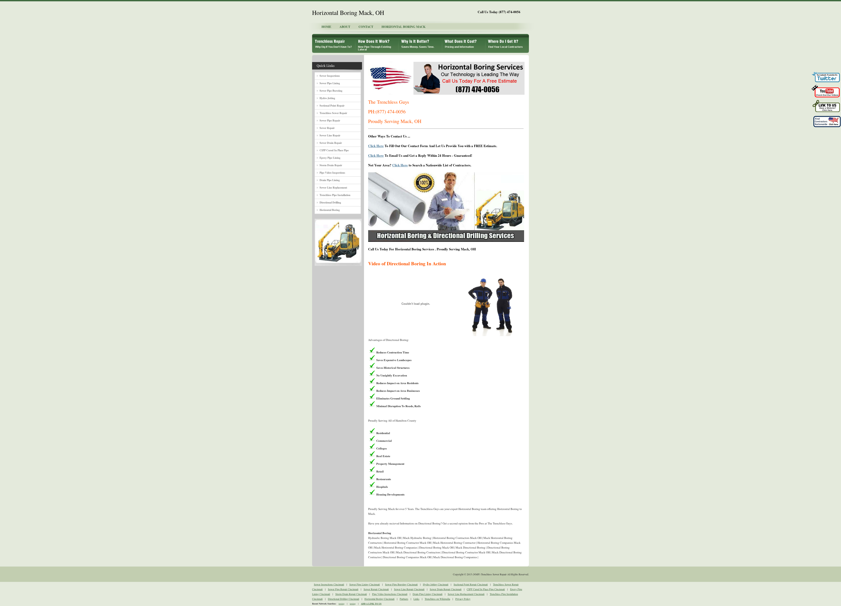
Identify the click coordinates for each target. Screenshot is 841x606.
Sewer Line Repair (330, 135)
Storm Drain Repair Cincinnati (351, 594)
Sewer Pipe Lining (330, 83)
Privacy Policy (462, 599)
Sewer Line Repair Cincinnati (409, 589)
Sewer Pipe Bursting (331, 91)
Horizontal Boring (330, 210)
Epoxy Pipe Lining (330, 158)
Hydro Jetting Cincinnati (435, 584)
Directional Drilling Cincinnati (343, 599)
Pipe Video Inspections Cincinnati (389, 594)
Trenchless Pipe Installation (335, 195)
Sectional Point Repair (332, 105)
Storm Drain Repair (331, 165)
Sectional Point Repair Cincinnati (471, 584)
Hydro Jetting (327, 98)
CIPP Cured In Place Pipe (334, 150)
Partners (404, 599)
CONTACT (366, 26)
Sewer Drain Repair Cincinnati (445, 589)
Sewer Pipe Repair (330, 120)
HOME (326, 26)
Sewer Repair (327, 128)
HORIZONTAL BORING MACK (404, 26)
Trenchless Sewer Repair (333, 113)
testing (342, 603)
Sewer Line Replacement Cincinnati (466, 594)
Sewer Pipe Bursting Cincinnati (401, 584)
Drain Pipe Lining (330, 180)
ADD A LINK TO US (371, 603)
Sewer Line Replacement (333, 187)
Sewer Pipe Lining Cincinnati (364, 584)
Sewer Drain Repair (331, 143)
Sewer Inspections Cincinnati (329, 584)
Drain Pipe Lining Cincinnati (427, 594)
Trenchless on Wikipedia (437, 599)
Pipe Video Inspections (332, 173)
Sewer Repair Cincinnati (376, 589)
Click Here (376, 145)
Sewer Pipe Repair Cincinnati (343, 589)
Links (416, 599)
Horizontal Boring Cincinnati (379, 599)
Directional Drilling (330, 202)
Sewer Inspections (330, 76)
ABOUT (344, 26)
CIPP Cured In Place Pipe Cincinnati (486, 589)
